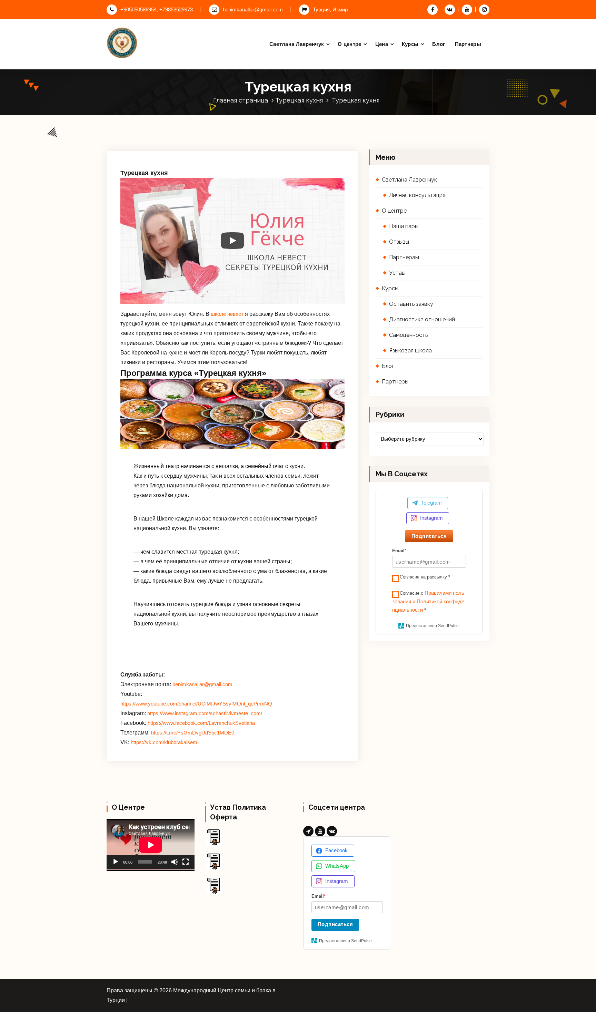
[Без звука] (174, 861)
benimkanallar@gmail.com (253, 9)
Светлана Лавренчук (296, 44)
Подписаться (429, 536)
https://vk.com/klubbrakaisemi (164, 742)
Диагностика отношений (422, 319)
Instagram (431, 518)
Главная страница (240, 100)
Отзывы (399, 242)
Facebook (336, 850)
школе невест (227, 314)
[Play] (232, 240)
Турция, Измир (330, 9)
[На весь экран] (185, 861)
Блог (438, 44)
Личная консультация (417, 195)
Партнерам (404, 257)
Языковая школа (410, 350)
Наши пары (403, 226)
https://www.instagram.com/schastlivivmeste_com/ (204, 713)
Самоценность (408, 335)
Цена (381, 44)
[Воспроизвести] (115, 861)
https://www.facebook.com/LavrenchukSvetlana (201, 723)
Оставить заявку (411, 304)
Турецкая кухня (299, 100)
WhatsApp (337, 866)
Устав (397, 273)
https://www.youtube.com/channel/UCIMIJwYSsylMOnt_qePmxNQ (196, 704)
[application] (151, 843)
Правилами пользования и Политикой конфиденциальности (428, 601)
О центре (349, 44)
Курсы (410, 44)
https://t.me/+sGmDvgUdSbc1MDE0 (192, 733)
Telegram (431, 503)
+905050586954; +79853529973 (156, 9)
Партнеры (468, 44)
